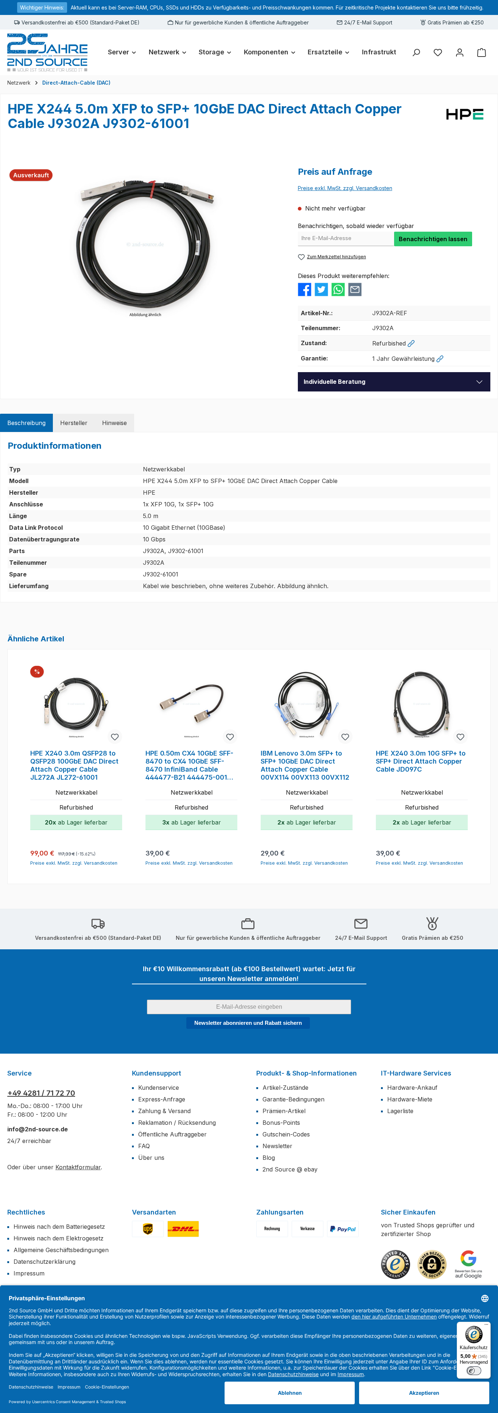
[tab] (26, 423)
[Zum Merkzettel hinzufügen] (115, 736)
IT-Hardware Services (416, 1073)
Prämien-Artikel (284, 1111)
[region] (145, 244)
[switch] (474, 1370)
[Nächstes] (475, 766)
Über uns (151, 1157)
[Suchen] (416, 52)
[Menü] (486, 1326)
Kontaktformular (78, 1167)
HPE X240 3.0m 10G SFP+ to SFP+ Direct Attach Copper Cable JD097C (421, 761)
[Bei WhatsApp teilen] (338, 289)
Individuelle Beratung (334, 381)
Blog (268, 1157)
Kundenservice (158, 1087)
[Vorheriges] (23, 766)
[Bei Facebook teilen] (304, 289)
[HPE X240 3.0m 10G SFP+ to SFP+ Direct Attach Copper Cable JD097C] (422, 705)
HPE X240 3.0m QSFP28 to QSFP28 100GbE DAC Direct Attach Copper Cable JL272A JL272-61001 (74, 765)
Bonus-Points (281, 1122)
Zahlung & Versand (164, 1111)
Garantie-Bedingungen (293, 1099)
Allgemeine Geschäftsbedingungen (61, 1250)
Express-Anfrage (161, 1099)
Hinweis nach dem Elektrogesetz (58, 1238)
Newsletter (277, 1146)
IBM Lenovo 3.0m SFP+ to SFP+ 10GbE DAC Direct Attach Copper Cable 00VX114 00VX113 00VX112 (305, 765)
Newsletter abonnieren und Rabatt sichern (248, 1023)
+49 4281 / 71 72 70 (41, 1093)
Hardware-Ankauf (412, 1087)
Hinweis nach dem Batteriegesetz (59, 1226)
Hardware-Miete (409, 1099)
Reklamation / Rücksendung (177, 1122)
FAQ (144, 1146)
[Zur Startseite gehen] (47, 52)
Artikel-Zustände (285, 1087)
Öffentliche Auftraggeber (172, 1134)
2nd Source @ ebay (290, 1169)
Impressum (28, 1273)
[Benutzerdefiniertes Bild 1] (148, 1229)
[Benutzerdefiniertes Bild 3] (343, 1229)
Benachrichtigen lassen (433, 239)
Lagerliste (400, 1111)
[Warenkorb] (481, 52)
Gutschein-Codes (286, 1134)
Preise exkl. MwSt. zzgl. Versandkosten (345, 188)
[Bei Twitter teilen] (321, 289)
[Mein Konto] (460, 52)
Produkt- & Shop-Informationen (306, 1073)
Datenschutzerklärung (44, 1261)
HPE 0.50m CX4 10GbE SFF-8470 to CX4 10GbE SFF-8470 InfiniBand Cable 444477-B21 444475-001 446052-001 (189, 765)
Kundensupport (156, 1073)
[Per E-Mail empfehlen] (355, 289)
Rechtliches (26, 1212)
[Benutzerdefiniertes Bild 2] (183, 1229)
